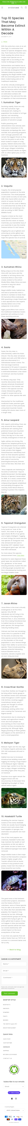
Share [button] (5, 42)
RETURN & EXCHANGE (10, 1054)
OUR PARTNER (7, 1043)
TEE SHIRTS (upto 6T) (10, 1024)
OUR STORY (6, 1039)
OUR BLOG (6, 1047)
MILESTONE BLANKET (9, 1028)
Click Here (20, 555)
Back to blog (15, 950)
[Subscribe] (23, 1087)
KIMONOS (6, 1008)
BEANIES (5, 1020)
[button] (2, 8)
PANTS (5, 1016)
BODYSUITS (6, 1005)
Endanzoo (16, 1122)
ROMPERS (6, 1012)
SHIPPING (6, 1051)
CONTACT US (7, 1058)
